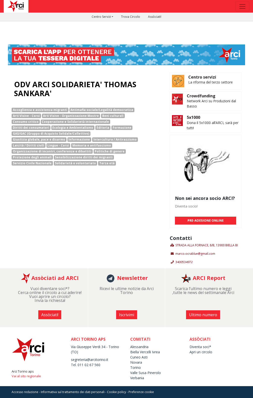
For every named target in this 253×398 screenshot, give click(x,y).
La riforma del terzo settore (210, 82)
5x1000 (193, 117)
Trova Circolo (130, 17)
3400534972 (184, 262)
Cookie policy (116, 392)
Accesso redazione (25, 392)
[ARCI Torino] (126, 54)
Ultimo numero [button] (203, 314)
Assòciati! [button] (49, 314)
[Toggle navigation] (242, 6)
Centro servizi (202, 77)
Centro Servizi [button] (101, 17)
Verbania (137, 378)
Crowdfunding (201, 96)
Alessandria (139, 346)
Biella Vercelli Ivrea (145, 352)
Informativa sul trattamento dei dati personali (73, 392)
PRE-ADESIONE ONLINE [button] (206, 220)
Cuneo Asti (139, 357)
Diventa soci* (200, 346)
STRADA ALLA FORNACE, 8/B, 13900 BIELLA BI (206, 245)
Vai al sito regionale (26, 376)
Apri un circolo (201, 352)
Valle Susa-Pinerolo (145, 372)
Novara (136, 362)
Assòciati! (154, 17)
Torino (135, 367)
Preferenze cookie (141, 392)
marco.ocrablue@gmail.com (195, 253)
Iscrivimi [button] (126, 314)
